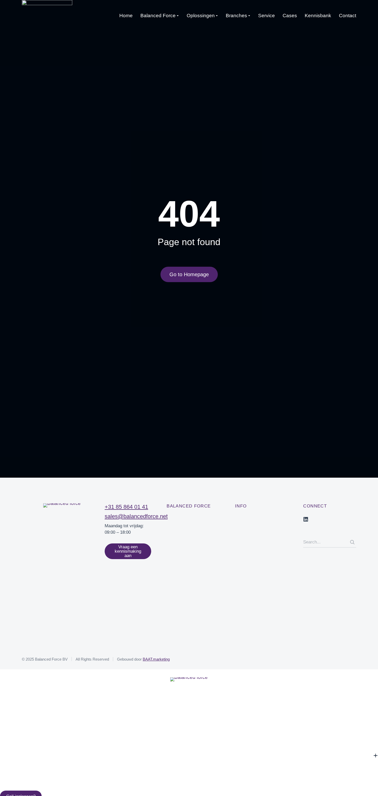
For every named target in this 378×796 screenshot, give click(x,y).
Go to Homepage (189, 274)
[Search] (352, 542)
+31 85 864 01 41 (126, 507)
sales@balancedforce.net (136, 516)
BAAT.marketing (156, 659)
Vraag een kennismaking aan (128, 551)
